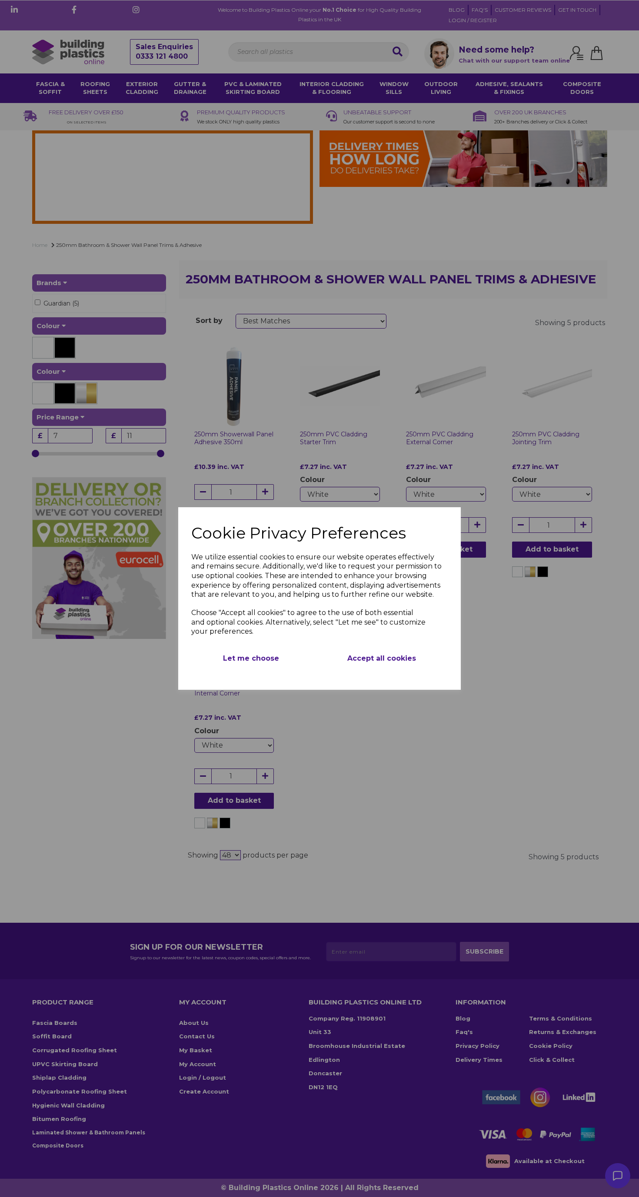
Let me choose (251, 658)
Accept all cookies (381, 658)
